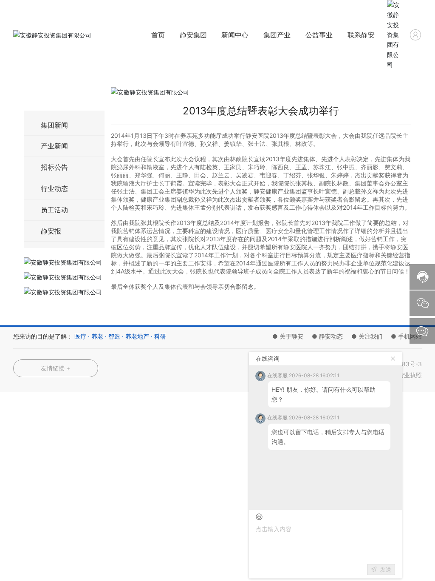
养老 (97, 336)
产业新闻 (54, 146)
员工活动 (54, 209)
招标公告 (54, 167)
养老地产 (137, 336)
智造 (114, 336)
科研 (160, 336)
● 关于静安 (287, 336)
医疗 (80, 336)
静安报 (51, 231)
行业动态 (54, 188)
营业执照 (410, 375)
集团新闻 (54, 125)
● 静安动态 (327, 336)
